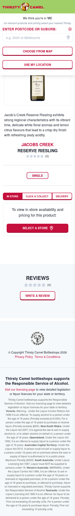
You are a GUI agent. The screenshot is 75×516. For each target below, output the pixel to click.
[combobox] (37, 37)
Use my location (37, 64)
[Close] (70, 29)
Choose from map (37, 51)
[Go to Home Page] (23, 7)
